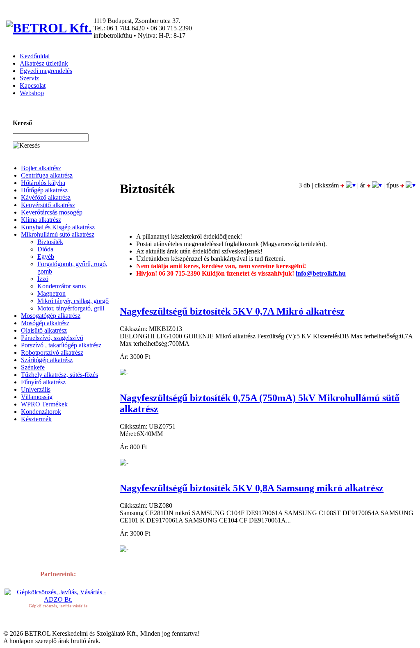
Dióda (45, 249)
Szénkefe (33, 367)
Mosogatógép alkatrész (50, 315)
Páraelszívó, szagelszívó (52, 337)
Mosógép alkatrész (45, 322)
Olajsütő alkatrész (44, 330)
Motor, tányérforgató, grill (70, 308)
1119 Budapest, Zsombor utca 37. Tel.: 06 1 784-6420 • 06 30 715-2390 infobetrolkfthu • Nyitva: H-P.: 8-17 (143, 28)
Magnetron (51, 293)
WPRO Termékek (44, 404)
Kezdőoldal (35, 55)
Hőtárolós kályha (43, 182)
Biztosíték (50, 241)
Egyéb (45, 256)
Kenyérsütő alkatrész (48, 204)
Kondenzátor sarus (61, 286)
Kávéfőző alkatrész (46, 197)
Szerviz (29, 78)
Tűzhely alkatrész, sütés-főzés (59, 374)
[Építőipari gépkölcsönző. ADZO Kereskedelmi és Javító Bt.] (58, 599)
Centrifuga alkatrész (47, 175)
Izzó (42, 278)
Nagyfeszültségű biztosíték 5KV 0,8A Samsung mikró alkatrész (251, 488)
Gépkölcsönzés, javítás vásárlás (58, 605)
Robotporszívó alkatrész (52, 352)
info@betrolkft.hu (321, 273)
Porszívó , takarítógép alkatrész (61, 345)
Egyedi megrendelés (46, 70)
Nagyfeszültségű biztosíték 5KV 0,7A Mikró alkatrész (232, 311)
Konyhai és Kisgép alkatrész (58, 227)
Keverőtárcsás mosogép (51, 212)
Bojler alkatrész (41, 167)
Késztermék (36, 418)
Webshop (32, 92)
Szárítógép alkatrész (47, 359)
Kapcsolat (33, 85)
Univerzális (35, 389)
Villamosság (36, 396)
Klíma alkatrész (41, 219)
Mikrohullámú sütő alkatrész (57, 234)
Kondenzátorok (41, 411)
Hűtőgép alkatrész (44, 190)
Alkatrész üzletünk (44, 63)
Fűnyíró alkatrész (43, 382)
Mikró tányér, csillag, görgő (73, 300)
